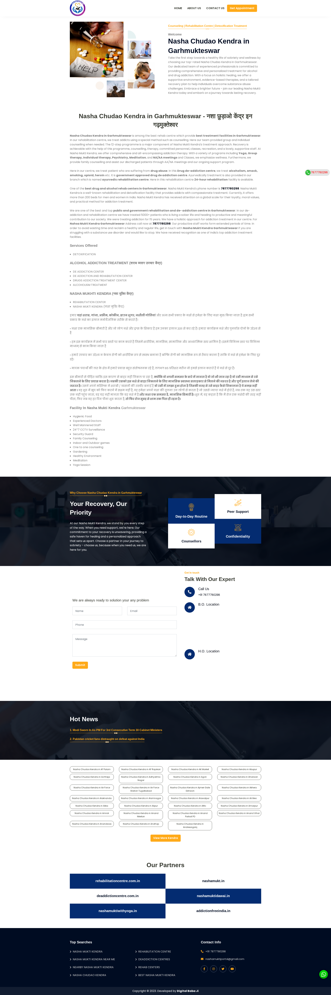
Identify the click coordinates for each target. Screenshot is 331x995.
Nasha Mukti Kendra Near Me (94, 959)
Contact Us (215, 8)
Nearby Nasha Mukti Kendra (93, 967)
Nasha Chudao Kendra (89, 975)
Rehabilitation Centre (154, 952)
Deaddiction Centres (154, 959)
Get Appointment (242, 8)
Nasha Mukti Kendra (88, 952)
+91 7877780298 (209, 595)
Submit (80, 665)
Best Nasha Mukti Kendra (156, 975)
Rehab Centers (149, 967)
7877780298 (319, 172)
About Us (194, 8)
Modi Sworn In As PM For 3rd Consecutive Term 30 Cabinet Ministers (117, 730)
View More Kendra (165, 838)
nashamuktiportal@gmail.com (224, 959)
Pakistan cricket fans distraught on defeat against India (108, 739)
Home (178, 8)
